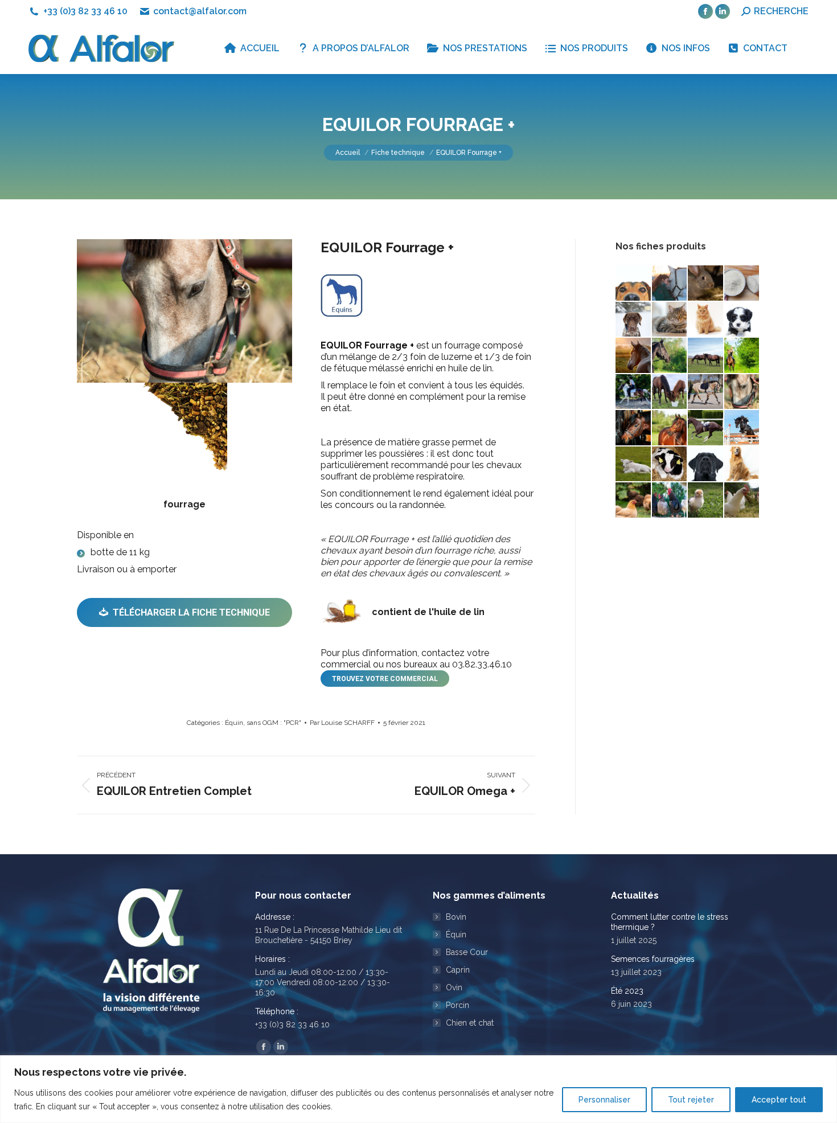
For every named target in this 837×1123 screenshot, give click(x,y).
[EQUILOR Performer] (706, 428)
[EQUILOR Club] (634, 356)
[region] (418, 1089)
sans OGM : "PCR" (274, 723)
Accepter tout (779, 1099)
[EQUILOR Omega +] (670, 428)
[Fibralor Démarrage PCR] (670, 464)
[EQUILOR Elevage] (706, 356)
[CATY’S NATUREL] (706, 320)
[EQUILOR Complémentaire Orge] (670, 356)
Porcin (457, 1005)
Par (342, 723)
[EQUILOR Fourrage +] (742, 392)
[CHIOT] (742, 320)
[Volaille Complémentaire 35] (742, 500)
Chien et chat (470, 1022)
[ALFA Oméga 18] (670, 283)
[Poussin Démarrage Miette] (706, 500)
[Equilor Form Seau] (670, 392)
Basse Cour (467, 952)
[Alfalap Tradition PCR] (706, 283)
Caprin (458, 969)
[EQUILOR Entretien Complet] (634, 392)
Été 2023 (627, 990)
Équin (234, 723)
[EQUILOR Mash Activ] (634, 428)
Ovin (454, 987)
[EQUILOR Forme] (706, 392)
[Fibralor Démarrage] (634, 464)
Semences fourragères (653, 959)
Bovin (456, 916)
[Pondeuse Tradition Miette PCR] (634, 500)
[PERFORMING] (742, 464)
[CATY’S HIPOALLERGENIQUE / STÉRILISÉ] (670, 320)
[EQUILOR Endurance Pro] (742, 356)
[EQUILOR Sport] (742, 428)
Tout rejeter (691, 1099)
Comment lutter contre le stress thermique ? (669, 922)
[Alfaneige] (742, 283)
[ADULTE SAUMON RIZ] (634, 283)
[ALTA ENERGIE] (634, 320)
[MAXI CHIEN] (706, 464)
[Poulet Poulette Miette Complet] (670, 500)
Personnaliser (604, 1099)
